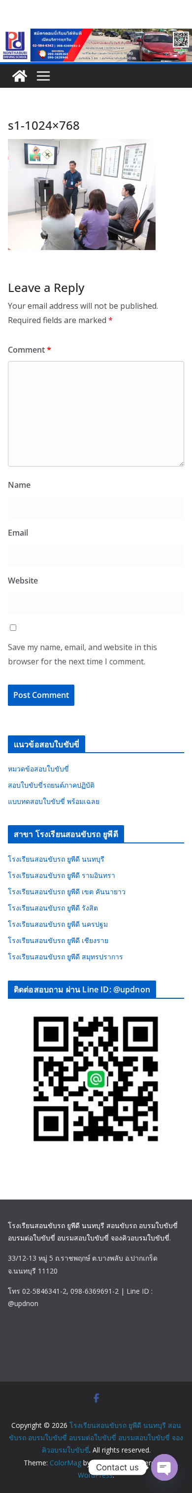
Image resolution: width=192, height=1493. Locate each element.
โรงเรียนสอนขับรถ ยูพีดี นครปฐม (58, 924)
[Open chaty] (164, 1467)
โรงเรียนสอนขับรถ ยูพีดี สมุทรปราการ (65, 956)
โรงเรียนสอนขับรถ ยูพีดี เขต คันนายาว (67, 891)
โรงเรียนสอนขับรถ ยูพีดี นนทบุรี (56, 859)
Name (19, 484)
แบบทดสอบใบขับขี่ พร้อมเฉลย (53, 801)
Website (23, 580)
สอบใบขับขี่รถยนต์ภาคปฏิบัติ (51, 785)
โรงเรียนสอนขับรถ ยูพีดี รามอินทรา (61, 875)
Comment (29, 349)
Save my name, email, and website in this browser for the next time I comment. (82, 654)
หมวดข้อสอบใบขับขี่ (38, 768)
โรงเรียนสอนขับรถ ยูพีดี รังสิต (53, 907)
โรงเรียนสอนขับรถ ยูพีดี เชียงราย (58, 940)
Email (18, 532)
